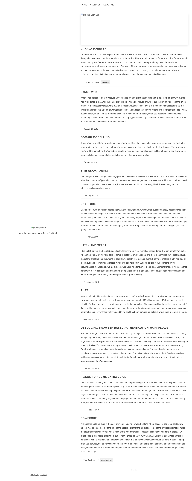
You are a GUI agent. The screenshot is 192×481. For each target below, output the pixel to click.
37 (136, 469)
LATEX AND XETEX (93, 245)
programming (106, 460)
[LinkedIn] (40, 241)
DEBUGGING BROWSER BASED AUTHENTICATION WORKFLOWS (124, 327)
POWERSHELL (90, 418)
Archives (95, 4)
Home (84, 4)
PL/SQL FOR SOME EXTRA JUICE (103, 377)
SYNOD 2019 (89, 92)
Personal (105, 82)
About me (108, 4)
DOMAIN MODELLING (95, 137)
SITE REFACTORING (94, 170)
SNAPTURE (88, 204)
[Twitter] (36, 241)
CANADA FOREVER (93, 48)
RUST (84, 290)
